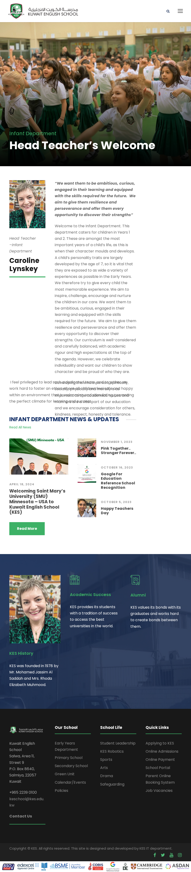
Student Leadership (118, 743)
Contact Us (20, 816)
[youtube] (171, 855)
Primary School (68, 757)
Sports (106, 759)
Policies (61, 790)
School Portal (158, 767)
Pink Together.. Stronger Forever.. (118, 450)
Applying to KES (160, 743)
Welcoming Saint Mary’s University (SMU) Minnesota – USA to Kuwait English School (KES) (37, 501)
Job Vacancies (159, 790)
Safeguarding (112, 784)
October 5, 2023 (116, 502)
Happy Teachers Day (117, 511)
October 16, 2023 (117, 467)
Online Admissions (162, 751)
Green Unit (65, 774)
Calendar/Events (70, 782)
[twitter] (163, 855)
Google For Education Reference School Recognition (118, 480)
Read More (27, 528)
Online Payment (160, 759)
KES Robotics (112, 751)
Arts (104, 767)
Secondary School (71, 766)
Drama (106, 776)
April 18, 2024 (21, 484)
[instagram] (180, 855)
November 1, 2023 (117, 442)
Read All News (20, 427)
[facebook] (154, 855)
